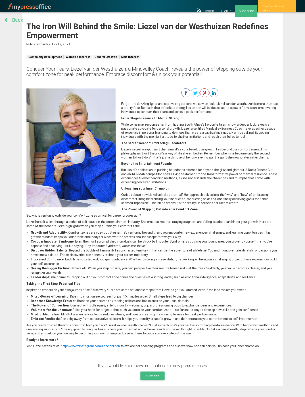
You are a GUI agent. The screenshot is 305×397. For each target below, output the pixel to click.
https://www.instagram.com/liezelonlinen (90, 346)
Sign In (226, 11)
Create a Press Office (272, 8)
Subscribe (246, 11)
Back (17, 20)
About (209, 11)
